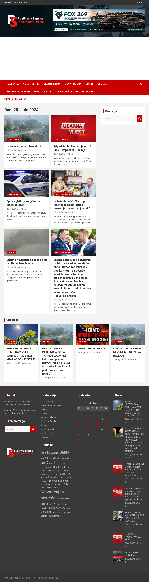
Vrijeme (102, 84)
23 (83, 429)
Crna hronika (73, 84)
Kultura (48, 91)
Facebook (140, 2)
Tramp (52, 507)
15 (79, 424)
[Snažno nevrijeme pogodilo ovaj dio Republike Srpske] (26, 242)
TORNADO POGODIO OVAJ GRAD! (133, 537)
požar (68, 477)
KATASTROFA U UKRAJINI (132, 554)
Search (139, 118)
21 (106, 424)
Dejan (23, 150)
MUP (48, 474)
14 (106, 419)
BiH (43, 462)
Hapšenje (46, 467)
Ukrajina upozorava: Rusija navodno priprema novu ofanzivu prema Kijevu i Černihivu (134, 494)
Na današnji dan (68, 91)
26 (97, 429)
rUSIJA (65, 484)
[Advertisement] (74, 58)
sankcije (56, 488)
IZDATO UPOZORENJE (92, 348)
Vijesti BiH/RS (31, 84)
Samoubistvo (46, 487)
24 (88, 429)
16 (83, 424)
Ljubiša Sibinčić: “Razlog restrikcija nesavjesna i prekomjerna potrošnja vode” (72, 204)
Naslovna (13, 84)
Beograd (65, 458)
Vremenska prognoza (61, 512)
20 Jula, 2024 (13, 150)
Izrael (49, 471)
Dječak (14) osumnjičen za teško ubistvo (23, 202)
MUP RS (54, 474)
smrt (67, 498)
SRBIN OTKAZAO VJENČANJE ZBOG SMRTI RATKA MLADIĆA (134, 516)
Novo (118, 395)
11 (92, 419)
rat (66, 480)
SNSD (43, 504)
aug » (106, 440)
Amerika (45, 452)
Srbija (50, 503)
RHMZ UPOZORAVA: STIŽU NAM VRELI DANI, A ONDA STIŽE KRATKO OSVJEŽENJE (21, 354)
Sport (89, 84)
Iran (66, 467)
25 (92, 429)
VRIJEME (12, 320)
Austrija (54, 453)
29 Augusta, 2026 (133, 478)
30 (83, 435)
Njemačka (53, 477)
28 (106, 429)
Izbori (43, 471)
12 (97, 419)
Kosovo (56, 470)
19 (97, 424)
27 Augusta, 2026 (86, 352)
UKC (68, 508)
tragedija (44, 508)
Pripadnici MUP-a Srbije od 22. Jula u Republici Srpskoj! (73, 148)
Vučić (44, 515)
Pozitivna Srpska (63, 194)
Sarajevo (60, 499)
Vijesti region (52, 84)
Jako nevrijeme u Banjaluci (24, 146)
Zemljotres (55, 515)
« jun (79, 440)
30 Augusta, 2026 (15, 363)
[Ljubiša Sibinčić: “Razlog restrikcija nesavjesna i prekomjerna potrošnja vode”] (73, 183)
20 (102, 424)
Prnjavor (52, 480)
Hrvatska (58, 467)
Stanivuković (61, 504)
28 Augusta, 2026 (50, 378)
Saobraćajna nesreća (52, 495)
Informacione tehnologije (23, 91)
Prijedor (43, 481)
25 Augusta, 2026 (121, 359)
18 (92, 424)
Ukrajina (46, 511)
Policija (61, 477)
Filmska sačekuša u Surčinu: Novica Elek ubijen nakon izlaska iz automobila (134, 470)
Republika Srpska (50, 484)
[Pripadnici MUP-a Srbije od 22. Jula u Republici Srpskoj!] (73, 129)
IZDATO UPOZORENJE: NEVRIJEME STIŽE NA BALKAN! (127, 352)
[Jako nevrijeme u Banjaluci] (26, 129)
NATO (69, 474)
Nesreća (44, 477)
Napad (61, 473)
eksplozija (61, 463)
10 (88, 419)
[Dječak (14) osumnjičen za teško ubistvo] (26, 183)
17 (88, 424)
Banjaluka (54, 458)
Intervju (87, 91)
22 (79, 429)
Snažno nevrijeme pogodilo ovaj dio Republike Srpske (27, 261)
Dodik (50, 463)
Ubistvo (60, 507)
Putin (61, 480)
